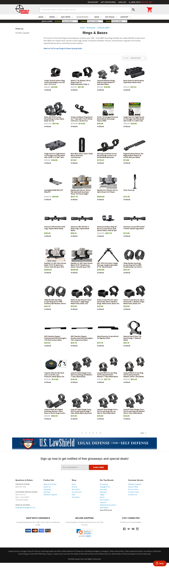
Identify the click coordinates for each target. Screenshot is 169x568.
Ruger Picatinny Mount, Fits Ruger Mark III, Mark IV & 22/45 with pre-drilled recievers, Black (133, 156)
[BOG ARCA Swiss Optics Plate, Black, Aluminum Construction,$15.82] (82, 145)
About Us (47, 487)
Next (142, 433)
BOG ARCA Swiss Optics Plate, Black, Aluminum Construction (82, 155)
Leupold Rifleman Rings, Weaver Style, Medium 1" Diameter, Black (106, 82)
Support (124, 17)
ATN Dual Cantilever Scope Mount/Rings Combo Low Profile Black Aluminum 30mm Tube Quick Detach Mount (107, 157)
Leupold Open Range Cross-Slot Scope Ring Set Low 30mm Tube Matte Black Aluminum (107, 412)
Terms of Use (133, 489)
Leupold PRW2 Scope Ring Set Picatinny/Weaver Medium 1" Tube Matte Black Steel (107, 375)
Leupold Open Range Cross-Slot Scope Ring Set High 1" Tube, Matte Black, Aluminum (81, 411)
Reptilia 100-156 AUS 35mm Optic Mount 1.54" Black (107, 191)
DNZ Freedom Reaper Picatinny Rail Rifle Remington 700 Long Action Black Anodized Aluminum (82, 339)
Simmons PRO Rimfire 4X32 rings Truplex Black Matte (54, 227)
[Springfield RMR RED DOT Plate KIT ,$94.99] (55, 182)
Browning (104, 484)
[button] (84, 533)
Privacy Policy (133, 492)
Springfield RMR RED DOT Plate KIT (53, 191)
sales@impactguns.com (25, 508)
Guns (40, 17)
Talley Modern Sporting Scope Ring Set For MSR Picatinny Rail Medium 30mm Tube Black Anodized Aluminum (55, 303)
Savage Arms (105, 487)
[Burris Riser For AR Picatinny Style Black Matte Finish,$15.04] (134, 72)
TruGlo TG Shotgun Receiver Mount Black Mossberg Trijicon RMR (107, 119)
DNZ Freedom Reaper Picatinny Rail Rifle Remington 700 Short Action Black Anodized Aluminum (55, 339)
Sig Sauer (103, 492)
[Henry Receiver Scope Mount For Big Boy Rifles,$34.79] (108, 328)
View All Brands (106, 510)
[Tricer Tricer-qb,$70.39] (134, 182)
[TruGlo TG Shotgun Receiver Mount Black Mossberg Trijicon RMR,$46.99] (108, 108)
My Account (93, 2)
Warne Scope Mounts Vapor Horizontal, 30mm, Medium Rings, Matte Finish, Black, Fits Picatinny (108, 302)
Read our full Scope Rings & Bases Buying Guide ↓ (63, 48)
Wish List (122, 2)
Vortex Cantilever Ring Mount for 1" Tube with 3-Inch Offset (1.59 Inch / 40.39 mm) (82, 119)
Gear (96, 17)
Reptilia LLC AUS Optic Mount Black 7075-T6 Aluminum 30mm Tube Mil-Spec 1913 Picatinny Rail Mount (82, 266)
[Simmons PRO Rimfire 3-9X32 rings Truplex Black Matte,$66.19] (82, 218)
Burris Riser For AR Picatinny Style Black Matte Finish (133, 81)
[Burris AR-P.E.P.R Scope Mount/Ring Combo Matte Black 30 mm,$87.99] (55, 108)
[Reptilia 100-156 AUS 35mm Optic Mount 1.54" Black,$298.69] (108, 182)
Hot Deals (109, 17)
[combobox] (85, 9)
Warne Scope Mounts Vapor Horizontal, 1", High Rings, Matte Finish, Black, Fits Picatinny (81, 302)
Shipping (47, 489)
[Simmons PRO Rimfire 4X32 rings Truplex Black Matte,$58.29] (55, 218)
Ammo (52, 17)
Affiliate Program (50, 495)
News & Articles (50, 484)
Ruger (102, 495)
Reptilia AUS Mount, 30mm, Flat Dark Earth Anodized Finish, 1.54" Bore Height (81, 192)
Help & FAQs (133, 487)
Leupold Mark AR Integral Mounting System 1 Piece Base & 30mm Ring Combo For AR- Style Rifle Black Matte (54, 413)
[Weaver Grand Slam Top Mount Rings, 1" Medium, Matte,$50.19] (134, 328)
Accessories (82, 17)
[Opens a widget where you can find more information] (160, 564)
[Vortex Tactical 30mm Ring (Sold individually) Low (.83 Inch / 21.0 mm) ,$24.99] (55, 72)
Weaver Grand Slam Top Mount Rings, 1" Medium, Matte (132, 338)
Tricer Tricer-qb (129, 190)
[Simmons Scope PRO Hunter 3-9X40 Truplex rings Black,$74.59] (134, 218)
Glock (102, 497)
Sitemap (47, 492)
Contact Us (132, 495)
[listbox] (138, 58)
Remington (104, 508)
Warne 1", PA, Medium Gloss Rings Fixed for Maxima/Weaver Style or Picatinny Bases (81, 83)
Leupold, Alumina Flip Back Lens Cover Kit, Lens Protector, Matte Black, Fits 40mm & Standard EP (54, 375)
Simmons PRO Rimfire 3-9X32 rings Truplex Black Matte (80, 228)
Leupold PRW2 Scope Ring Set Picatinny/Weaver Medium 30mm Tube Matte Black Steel (133, 375)
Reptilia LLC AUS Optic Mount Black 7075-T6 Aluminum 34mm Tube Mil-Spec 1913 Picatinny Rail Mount (55, 266)
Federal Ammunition (108, 505)
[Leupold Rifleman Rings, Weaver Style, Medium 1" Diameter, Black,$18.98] (108, 72)
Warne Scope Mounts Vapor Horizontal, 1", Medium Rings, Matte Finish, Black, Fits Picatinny (134, 302)
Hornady (103, 489)
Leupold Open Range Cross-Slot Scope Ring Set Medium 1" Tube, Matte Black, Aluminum (81, 375)
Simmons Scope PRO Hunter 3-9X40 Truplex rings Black (134, 227)
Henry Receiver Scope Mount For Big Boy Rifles (108, 337)
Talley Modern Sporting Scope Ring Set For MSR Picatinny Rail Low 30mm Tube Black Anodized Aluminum (132, 267)
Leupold (103, 502)
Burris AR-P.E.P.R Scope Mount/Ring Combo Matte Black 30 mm (54, 119)
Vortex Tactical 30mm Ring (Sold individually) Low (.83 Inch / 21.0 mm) (54, 82)
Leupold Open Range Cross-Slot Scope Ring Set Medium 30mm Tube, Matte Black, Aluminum (134, 412)
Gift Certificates (108, 2)
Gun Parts (65, 17)
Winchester (104, 500)
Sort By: (126, 58)
